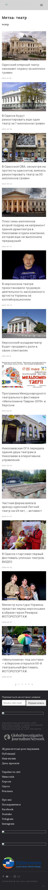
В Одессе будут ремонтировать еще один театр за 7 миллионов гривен (23, 119)
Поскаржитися (11, 804)
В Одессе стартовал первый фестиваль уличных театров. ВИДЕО (23, 558)
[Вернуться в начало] (18, 5)
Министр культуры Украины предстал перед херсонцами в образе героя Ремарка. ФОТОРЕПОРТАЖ (23, 610)
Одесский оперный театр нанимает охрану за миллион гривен (23, 68)
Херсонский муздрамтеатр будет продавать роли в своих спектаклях (22, 346)
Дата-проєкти (10, 763)
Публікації (8, 753)
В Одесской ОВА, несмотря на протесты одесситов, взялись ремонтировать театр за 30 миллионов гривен (24, 172)
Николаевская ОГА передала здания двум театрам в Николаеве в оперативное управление (23, 454)
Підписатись (36, 702)
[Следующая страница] (32, 684)
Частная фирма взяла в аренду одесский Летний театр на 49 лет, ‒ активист (22, 507)
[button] (41, 5)
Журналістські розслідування (20, 748)
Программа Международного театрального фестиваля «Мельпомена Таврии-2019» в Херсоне (24, 399)
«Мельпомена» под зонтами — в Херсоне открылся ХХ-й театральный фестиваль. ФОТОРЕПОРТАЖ (23, 665)
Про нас (7, 799)
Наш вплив (9, 758)
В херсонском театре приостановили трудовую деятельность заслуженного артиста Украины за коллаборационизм (23, 291)
